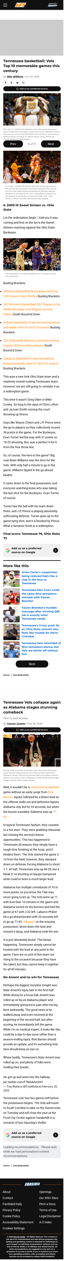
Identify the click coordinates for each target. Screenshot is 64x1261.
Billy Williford (15, 76)
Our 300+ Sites (48, 1198)
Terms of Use (48, 1210)
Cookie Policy (11, 1216)
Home (6, 675)
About (7, 1192)
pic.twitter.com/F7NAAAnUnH (23, 1082)
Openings (45, 1192)
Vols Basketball (21, 675)
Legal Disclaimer (50, 1216)
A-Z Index (45, 1222)
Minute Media (19, 1237)
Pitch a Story (47, 1204)
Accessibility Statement (18, 1222)
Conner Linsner (16, 723)
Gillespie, (29, 921)
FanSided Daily (12, 1204)
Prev (13, 144)
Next (51, 144)
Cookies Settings (14, 1228)
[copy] (23, 82)
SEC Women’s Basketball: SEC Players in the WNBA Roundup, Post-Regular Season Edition (32, 309)
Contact (8, 1198)
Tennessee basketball (44, 787)
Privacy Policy (12, 1210)
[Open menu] (5, 5)
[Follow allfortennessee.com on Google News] (55, 550)
